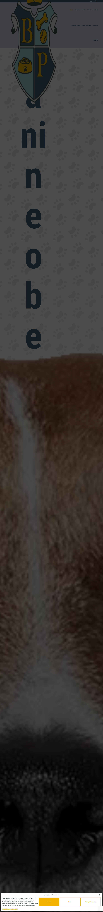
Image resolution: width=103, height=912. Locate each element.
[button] (100, 895)
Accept (49, 902)
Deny (69, 902)
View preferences (90, 902)
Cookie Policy (6, 909)
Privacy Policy (14, 909)
